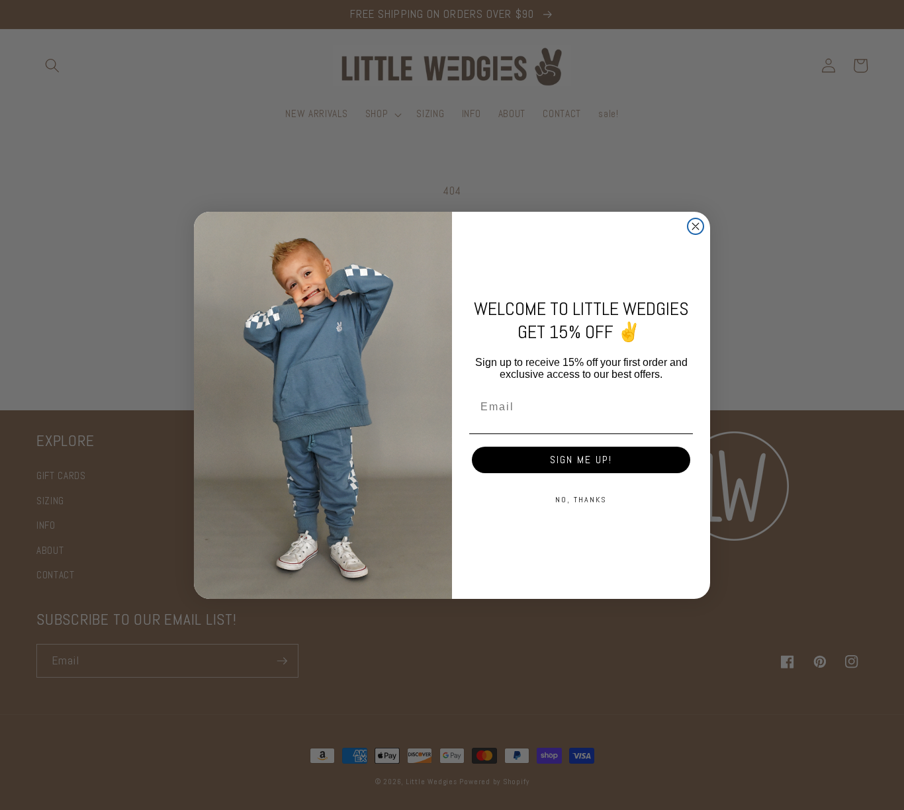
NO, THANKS (581, 499)
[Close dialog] (695, 226)
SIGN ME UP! (581, 460)
